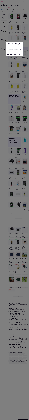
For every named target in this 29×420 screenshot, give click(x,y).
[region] (14, 49)
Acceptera (9, 54)
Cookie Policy (8, 47)
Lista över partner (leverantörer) (9, 52)
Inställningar (20, 54)
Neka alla (15, 54)
